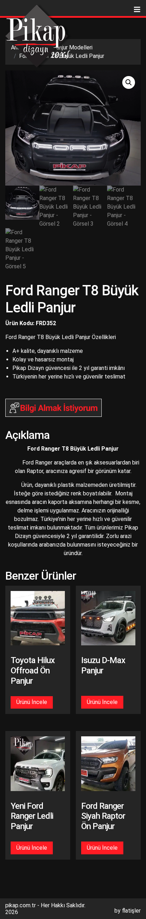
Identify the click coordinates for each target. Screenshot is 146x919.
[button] (128, 82)
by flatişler (127, 910)
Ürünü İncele (31, 702)
